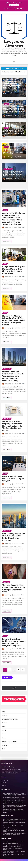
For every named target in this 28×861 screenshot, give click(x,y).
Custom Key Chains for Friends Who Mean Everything (13, 846)
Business (4, 713)
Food (3, 724)
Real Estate (5, 743)
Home (4, 732)
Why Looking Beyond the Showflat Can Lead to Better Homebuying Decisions (13, 534)
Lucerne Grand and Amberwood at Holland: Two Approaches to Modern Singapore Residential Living (13, 171)
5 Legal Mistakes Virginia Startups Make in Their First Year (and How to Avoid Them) (13, 129)
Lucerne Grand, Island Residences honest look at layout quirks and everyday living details (13, 639)
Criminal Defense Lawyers (10, 717)
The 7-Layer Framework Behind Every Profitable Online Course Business (14, 849)
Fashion (4, 720)
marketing (10, 89)
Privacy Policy (4, 777)
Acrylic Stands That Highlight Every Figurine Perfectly (13, 853)
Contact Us (4, 780)
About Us (3, 783)
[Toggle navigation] (14, 61)
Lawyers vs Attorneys (14, 43)
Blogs (3, 709)
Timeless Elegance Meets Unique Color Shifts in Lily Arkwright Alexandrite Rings (13, 586)
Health (4, 728)
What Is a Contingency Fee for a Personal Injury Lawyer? (13, 476)
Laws (3, 735)
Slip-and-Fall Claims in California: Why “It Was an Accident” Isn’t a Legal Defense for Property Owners (14, 82)
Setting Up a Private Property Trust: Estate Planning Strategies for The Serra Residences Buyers (12, 423)
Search (7, 675)
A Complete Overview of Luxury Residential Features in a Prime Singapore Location (13, 843)
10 (18, 667)
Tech (3, 746)
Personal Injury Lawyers (9, 739)
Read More (6, 239)
